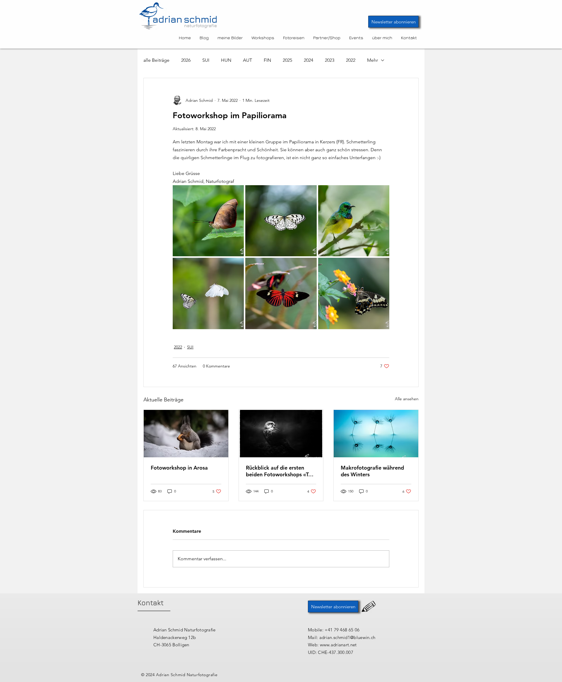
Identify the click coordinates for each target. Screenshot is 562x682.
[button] (393, 22)
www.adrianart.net (338, 644)
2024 (308, 60)
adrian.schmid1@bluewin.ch (347, 637)
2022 (350, 60)
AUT (247, 60)
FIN (267, 60)
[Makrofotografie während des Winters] (376, 433)
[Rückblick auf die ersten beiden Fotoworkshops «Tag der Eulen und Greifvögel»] (281, 433)
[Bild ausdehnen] (208, 220)
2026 (186, 60)
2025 (287, 60)
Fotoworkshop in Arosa (179, 467)
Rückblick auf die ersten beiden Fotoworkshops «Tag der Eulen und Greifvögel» (280, 471)
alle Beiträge (156, 60)
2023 (329, 60)
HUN (226, 60)
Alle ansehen (407, 398)
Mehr (372, 60)
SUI (205, 60)
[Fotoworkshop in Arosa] (186, 433)
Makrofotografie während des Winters (372, 471)
